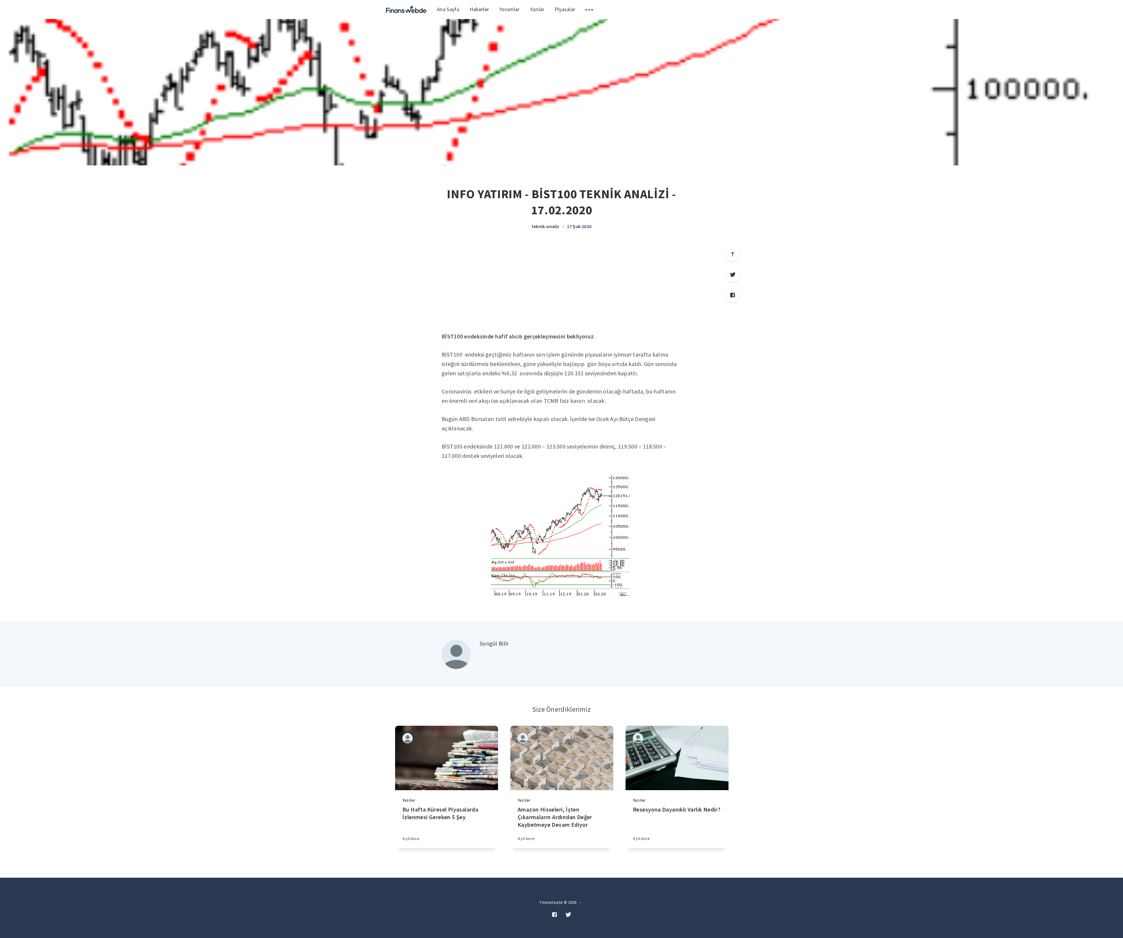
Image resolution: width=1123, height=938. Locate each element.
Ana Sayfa (448, 9)
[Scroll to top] (732, 254)
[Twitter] (732, 274)
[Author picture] (456, 654)
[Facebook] (732, 295)
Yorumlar (509, 9)
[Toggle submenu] (589, 9)
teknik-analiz (545, 226)
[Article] (446, 758)
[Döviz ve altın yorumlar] (406, 9)
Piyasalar (565, 9)
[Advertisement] (561, 288)
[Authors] (407, 738)
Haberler (479, 9)
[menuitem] (406, 9)
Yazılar (537, 9)
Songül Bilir (494, 643)
